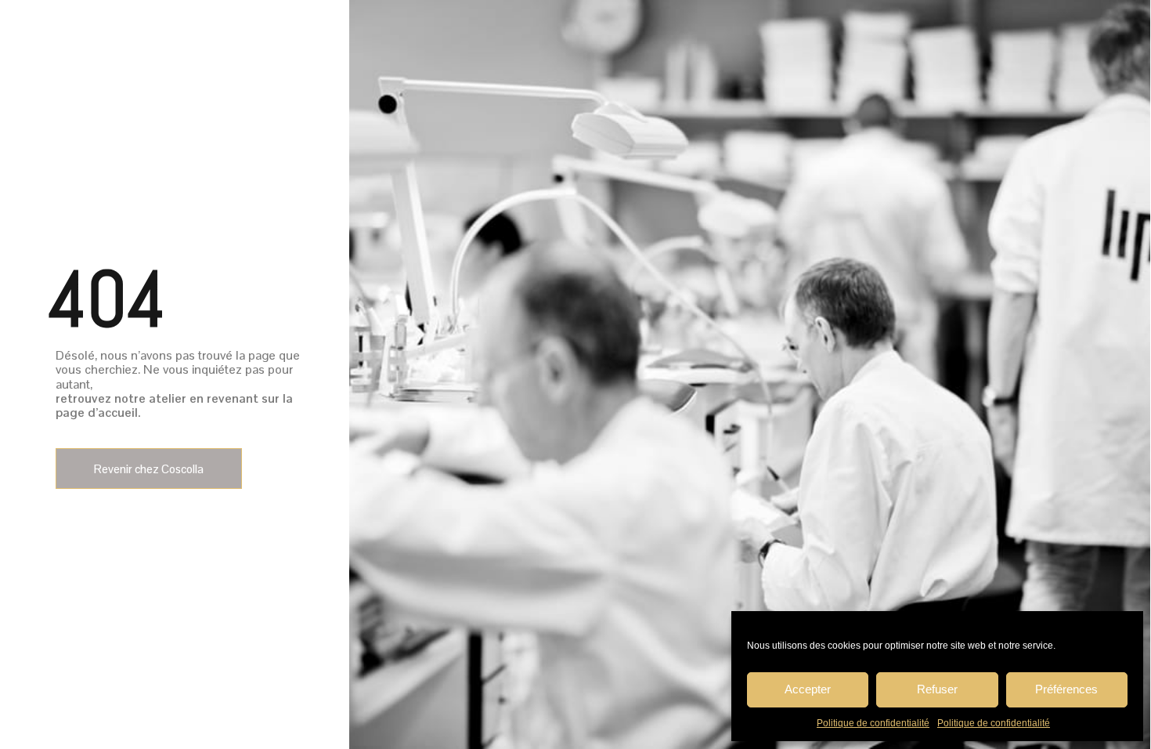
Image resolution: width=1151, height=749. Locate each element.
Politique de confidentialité (873, 723)
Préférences (1066, 689)
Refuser (937, 689)
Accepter (808, 689)
